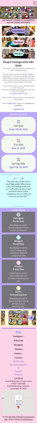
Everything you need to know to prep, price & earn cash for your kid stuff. (18, 227)
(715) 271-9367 (18, 361)
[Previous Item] (5, 317)
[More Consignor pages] (23, 336)
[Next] (21, 178)
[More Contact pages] (22, 353)
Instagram (18, 105)
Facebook (28, 103)
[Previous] (15, 178)
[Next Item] (31, 317)
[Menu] (34, 3)
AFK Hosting (28, 419)
